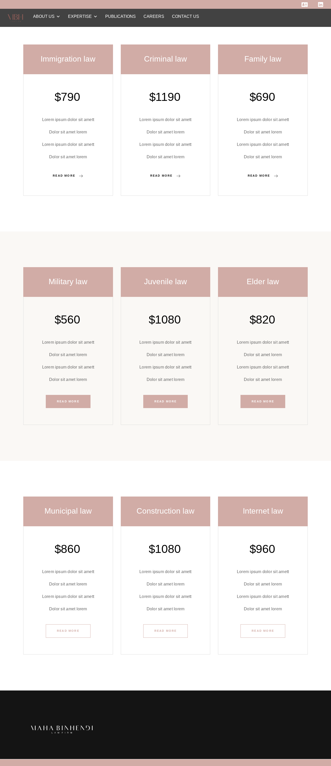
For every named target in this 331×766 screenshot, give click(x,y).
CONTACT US (185, 16)
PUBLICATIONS (120, 16)
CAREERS (154, 16)
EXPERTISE (80, 16)
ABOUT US (44, 16)
